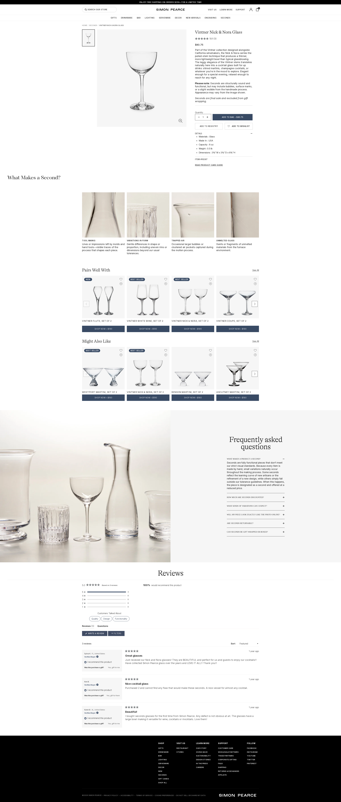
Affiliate (222, 775)
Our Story (201, 748)
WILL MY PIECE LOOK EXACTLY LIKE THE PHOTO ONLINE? (253, 515)
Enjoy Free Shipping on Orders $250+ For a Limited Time (170, 2)
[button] (180, 121)
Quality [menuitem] (95, 618)
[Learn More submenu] (234, 10)
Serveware (165, 18)
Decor (178, 18)
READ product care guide (209, 165)
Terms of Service (144, 795)
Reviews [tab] (88, 626)
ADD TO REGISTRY (209, 126)
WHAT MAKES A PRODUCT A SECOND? (243, 459)
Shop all (162, 783)
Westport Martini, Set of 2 (99, 392)
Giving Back (202, 752)
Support (240, 10)
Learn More (226, 10)
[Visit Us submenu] (218, 10)
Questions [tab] (102, 626)
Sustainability (203, 756)
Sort (233, 643)
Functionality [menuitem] (121, 618)
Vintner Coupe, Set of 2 (231, 321)
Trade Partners (226, 756)
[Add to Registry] (121, 283)
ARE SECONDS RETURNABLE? (240, 523)
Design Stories (203, 760)
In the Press (202, 763)
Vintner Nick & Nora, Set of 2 (190, 321)
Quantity (199, 112)
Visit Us (212, 10)
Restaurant (182, 748)
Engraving (210, 18)
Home (84, 25)
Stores (180, 752)
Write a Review (97, 634)
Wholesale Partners (228, 752)
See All (255, 270)
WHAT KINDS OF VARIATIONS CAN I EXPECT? (247, 506)
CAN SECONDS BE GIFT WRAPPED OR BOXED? (247, 532)
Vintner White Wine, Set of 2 (145, 321)
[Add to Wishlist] (120, 279)
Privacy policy (111, 795)
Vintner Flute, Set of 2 (97, 321)
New (160, 771)
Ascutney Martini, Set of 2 (233, 392)
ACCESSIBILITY (127, 795)
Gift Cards (163, 779)
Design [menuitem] (106, 618)
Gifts (114, 18)
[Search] (85, 9)
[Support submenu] (246, 10)
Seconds (225, 18)
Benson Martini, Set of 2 (187, 392)
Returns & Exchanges (228, 771)
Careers (200, 767)
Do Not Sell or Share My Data (191, 795)
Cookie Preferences (164, 795)
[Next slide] (255, 304)
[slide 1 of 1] (88, 37)
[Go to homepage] (170, 10)
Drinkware (127, 18)
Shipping (222, 767)
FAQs (220, 763)
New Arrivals (193, 18)
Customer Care (225, 748)
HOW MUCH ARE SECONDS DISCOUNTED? (245, 497)
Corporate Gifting (227, 760)
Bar (139, 18)
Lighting (150, 18)
